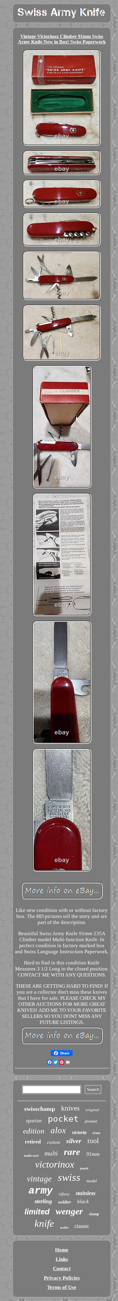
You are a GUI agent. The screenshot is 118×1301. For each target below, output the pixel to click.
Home (61, 1250)
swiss (69, 1177)
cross (96, 1133)
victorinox (54, 1164)
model (92, 1181)
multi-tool (31, 1155)
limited (37, 1211)
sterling (43, 1201)
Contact (62, 1268)
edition (33, 1131)
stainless (85, 1193)
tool (93, 1141)
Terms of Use (61, 1287)
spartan (34, 1121)
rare (72, 1151)
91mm (93, 1154)
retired (33, 1142)
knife (44, 1223)
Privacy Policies (62, 1278)
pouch (84, 1168)
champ (94, 1214)
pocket (63, 1119)
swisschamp (39, 1108)
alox (58, 1130)
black (83, 1201)
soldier (64, 1202)
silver (73, 1141)
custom (53, 1142)
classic (81, 1226)
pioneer (91, 1121)
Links (62, 1259)
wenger (69, 1211)
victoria (79, 1132)
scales (64, 1227)
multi (51, 1153)
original (92, 1110)
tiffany (64, 1194)
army (40, 1191)
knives (70, 1108)
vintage (39, 1178)
